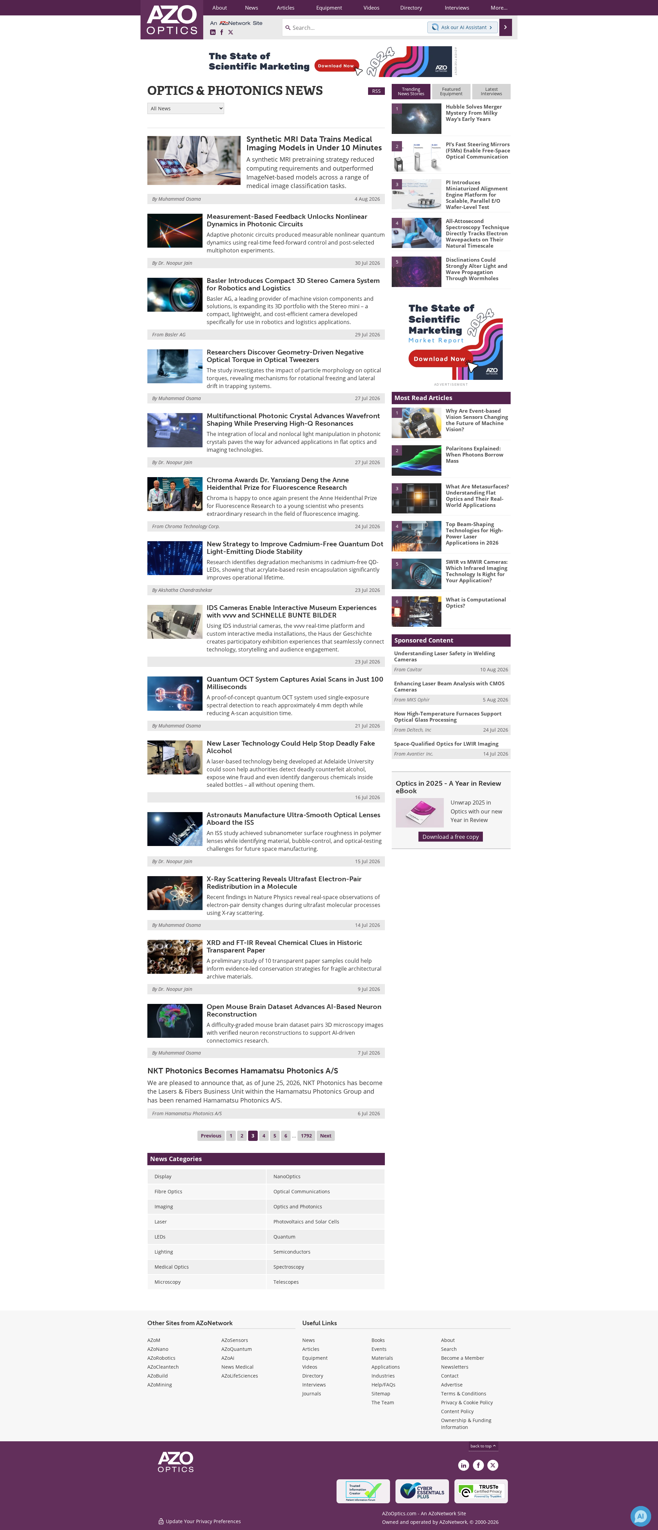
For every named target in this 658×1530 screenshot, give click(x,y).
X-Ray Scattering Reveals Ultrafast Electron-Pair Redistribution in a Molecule (284, 883)
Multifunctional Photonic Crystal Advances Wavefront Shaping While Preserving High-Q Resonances (293, 419)
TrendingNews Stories (411, 91)
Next (325, 1135)
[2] (416, 156)
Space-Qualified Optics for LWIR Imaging (446, 743)
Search (449, 1349)
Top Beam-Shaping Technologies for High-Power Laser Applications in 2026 (474, 533)
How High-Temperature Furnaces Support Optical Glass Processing (448, 716)
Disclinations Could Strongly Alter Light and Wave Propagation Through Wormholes (477, 269)
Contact (450, 1375)
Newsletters (454, 1367)
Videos (309, 1367)
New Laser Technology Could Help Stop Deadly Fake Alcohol (291, 747)
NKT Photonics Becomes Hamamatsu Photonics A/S (242, 1070)
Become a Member (462, 1358)
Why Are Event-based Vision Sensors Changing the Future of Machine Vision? (477, 420)
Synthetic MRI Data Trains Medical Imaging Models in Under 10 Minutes (314, 143)
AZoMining (159, 1384)
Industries (383, 1375)
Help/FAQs (383, 1384)
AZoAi (227, 1358)
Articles (310, 1349)
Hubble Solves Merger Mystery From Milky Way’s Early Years (474, 112)
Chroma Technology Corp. (192, 526)
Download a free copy (451, 836)
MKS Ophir (418, 699)
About (448, 1340)
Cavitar (414, 669)
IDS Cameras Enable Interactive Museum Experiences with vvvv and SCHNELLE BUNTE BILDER (292, 611)
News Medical (237, 1367)
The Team (382, 1402)
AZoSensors (234, 1340)
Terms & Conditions (463, 1393)
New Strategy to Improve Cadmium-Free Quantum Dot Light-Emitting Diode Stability (295, 548)
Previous (211, 1135)
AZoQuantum (236, 1349)
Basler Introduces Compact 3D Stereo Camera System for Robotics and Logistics (293, 284)
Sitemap (380, 1393)
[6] (416, 611)
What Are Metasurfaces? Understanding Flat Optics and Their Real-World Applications (477, 495)
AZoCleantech (163, 1367)
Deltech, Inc (419, 729)
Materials (382, 1358)
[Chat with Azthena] (641, 1516)
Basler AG (175, 334)
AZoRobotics (161, 1358)
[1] (416, 118)
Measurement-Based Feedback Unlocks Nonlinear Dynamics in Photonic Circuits (287, 220)
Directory (312, 1375)
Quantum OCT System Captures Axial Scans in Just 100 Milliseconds (295, 683)
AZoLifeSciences (239, 1375)
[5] (416, 271)
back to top (481, 1445)
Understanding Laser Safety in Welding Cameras (444, 656)
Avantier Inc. (420, 753)
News (308, 1340)
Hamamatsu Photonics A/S (193, 1113)
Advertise (452, 1384)
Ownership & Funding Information (466, 1423)
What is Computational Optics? (476, 602)
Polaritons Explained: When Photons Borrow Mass (474, 454)
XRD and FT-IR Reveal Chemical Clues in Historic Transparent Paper (284, 946)
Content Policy (457, 1411)
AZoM (153, 1340)
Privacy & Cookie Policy (467, 1402)
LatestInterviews (491, 91)
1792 (306, 1135)
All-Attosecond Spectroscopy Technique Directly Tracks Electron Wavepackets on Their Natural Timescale (477, 233)
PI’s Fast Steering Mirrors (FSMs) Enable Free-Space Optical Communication (478, 150)
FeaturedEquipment (451, 91)
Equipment (315, 1358)
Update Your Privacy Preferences (202, 1521)
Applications (385, 1367)
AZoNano (157, 1349)
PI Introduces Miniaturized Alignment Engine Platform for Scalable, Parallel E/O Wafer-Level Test (477, 194)
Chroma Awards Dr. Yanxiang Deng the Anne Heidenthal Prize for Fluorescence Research (278, 484)
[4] (416, 232)
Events (379, 1349)
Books (378, 1340)
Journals (311, 1393)
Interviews (314, 1384)
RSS (376, 91)
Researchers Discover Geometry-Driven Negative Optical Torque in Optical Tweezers (285, 356)
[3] (416, 193)
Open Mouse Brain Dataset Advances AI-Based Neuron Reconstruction (294, 1010)
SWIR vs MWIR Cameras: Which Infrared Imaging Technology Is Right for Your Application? (477, 571)
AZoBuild (157, 1375)
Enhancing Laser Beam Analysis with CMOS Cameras (449, 686)
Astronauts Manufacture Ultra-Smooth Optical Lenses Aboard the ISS (293, 818)
